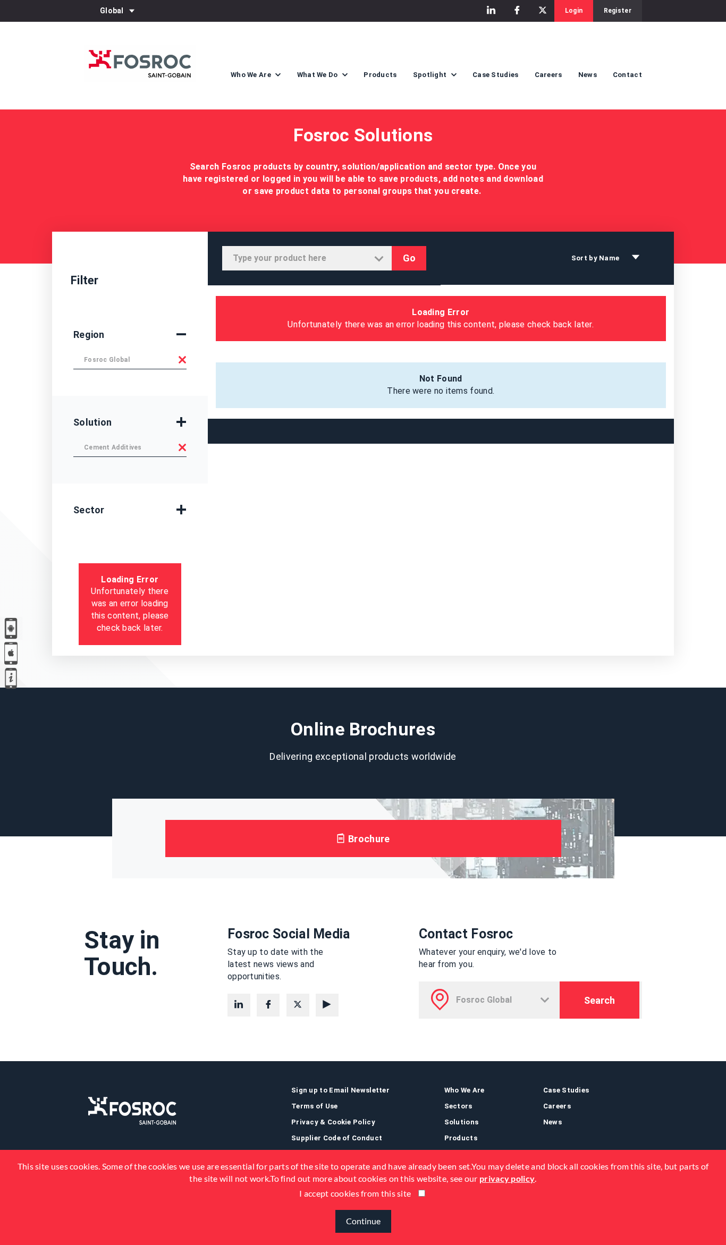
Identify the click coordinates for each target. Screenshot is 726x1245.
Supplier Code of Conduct (336, 1138)
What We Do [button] (318, 75)
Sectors (458, 1106)
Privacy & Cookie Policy (333, 1122)
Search (599, 1000)
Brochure (368, 838)
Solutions (461, 1122)
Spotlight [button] (431, 75)
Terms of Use (314, 1106)
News (587, 75)
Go (409, 258)
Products (380, 75)
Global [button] (112, 10)
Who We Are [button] (252, 75)
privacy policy (507, 1178)
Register (617, 10)
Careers (548, 75)
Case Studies (495, 75)
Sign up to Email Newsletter (340, 1090)
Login (574, 10)
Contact (627, 75)
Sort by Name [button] (596, 258)
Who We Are (464, 1090)
